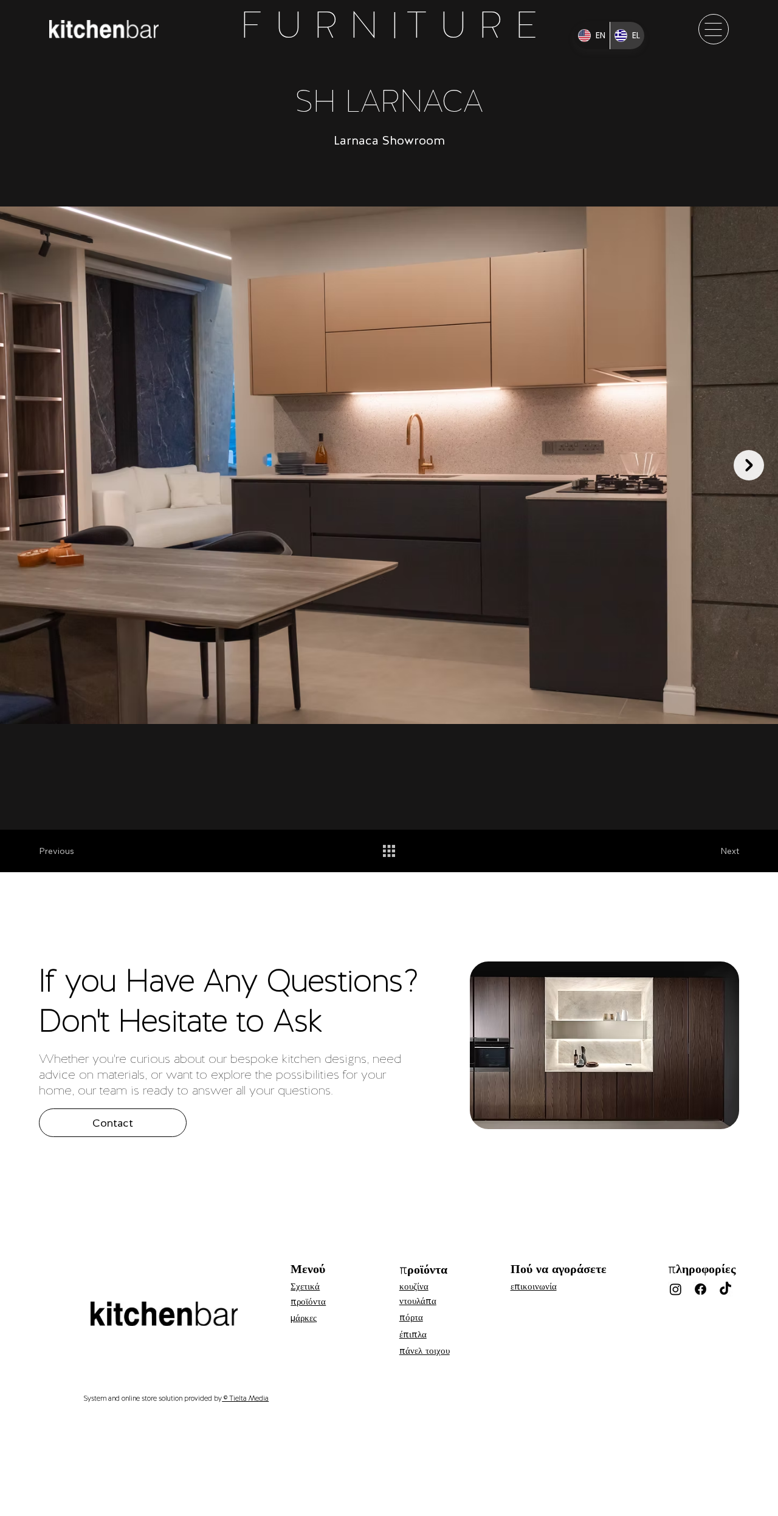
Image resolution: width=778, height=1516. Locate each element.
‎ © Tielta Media (245, 1398)
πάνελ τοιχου (424, 1351)
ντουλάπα (417, 1301)
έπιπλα (413, 1334)
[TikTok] (725, 1289)
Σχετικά (305, 1286)
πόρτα (411, 1317)
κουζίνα (414, 1286)
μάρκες (304, 1318)
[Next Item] (749, 465)
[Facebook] (700, 1289)
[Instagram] (675, 1289)
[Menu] (713, 29)
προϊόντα (308, 1302)
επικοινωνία (534, 1286)
